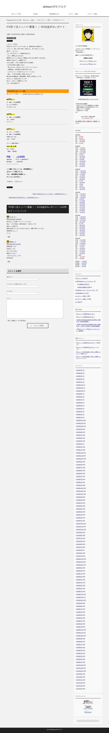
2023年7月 (79, 467)
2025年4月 (79, 408)
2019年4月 (79, 618)
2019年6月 (79, 612)
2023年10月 (79, 458)
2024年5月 (79, 441)
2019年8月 (79, 606)
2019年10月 (79, 600)
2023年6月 (79, 470)
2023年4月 (79, 476)
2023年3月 (79, 479)
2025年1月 (79, 417)
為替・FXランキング (88, 703)
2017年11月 (79, 668)
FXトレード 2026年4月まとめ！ (85, 317)
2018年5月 (79, 650)
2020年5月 (79, 579)
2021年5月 (79, 544)
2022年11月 (79, 491)
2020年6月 (79, 576)
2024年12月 (79, 420)
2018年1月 (79, 662)
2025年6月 (79, 402)
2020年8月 (79, 571)
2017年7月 (79, 680)
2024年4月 (79, 444)
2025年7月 (79, 399)
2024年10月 (79, 426)
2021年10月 (79, 529)
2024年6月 (79, 438)
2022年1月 (79, 520)
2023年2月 (79, 482)
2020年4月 (79, 582)
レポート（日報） (93, 14)
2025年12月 (79, 385)
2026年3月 (79, 376)
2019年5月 (79, 615)
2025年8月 (79, 397)
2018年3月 (79, 656)
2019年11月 (79, 597)
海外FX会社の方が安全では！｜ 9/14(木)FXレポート (24, 197)
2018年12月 (79, 629)
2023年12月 (79, 453)
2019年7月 (79, 609)
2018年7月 (79, 644)
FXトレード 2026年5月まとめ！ (85, 314)
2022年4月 (79, 512)
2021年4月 (79, 547)
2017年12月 (79, 665)
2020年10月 (79, 565)
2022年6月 (79, 506)
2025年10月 (79, 391)
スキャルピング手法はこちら (88, 64)
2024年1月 (79, 450)
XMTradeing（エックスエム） (85, 281)
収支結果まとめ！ (54, 14)
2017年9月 (79, 674)
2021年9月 (79, 532)
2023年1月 (79, 485)
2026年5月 (79, 370)
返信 (9, 236)
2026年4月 (79, 373)
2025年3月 (79, 411)
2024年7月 (79, 435)
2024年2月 (79, 447)
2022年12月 (79, 488)
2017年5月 (79, 686)
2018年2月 (79, 659)
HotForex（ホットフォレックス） (86, 290)
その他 (78, 302)
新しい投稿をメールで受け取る (17, 320)
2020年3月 (79, 585)
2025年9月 (79, 394)
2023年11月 (79, 455)
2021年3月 (79, 550)
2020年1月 (79, 591)
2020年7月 (79, 573)
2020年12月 (79, 559)
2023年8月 (79, 464)
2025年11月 (79, 388)
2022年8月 (79, 500)
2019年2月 (79, 624)
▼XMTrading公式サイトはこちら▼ (88, 99)
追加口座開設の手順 (84, 287)
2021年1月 (79, 556)
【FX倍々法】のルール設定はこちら (33, 94)
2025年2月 (79, 414)
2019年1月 (79, 627)
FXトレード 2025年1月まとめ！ (85, 342)
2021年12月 (79, 523)
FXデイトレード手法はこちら (88, 61)
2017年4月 (79, 688)
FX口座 (35, 14)
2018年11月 (79, 632)
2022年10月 (79, 494)
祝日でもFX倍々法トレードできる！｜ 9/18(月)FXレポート (50, 194)
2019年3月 (79, 621)
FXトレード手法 (16, 14)
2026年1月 (79, 382)
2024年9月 (79, 429)
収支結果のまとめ (82, 293)
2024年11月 (79, 423)
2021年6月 (79, 541)
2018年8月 (79, 641)
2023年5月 (79, 473)
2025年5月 (79, 405)
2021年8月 (79, 535)
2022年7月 (79, 503)
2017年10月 (79, 671)
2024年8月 (79, 432)
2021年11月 (79, 526)
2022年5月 (79, 509)
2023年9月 (79, 461)
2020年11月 (79, 562)
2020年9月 (79, 568)
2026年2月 (79, 379)
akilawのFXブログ (54, 6)
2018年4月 (79, 653)
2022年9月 (79, 497)
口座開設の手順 (83, 284)
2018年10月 (79, 635)
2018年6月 (79, 647)
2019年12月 (79, 594)
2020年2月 (79, 588)
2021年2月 (79, 553)
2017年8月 (79, 677)
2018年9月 (79, 638)
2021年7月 (79, 538)
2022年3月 (79, 514)
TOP (14, 20)
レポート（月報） (74, 14)
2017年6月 (79, 683)
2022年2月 (79, 517)
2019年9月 (79, 603)
